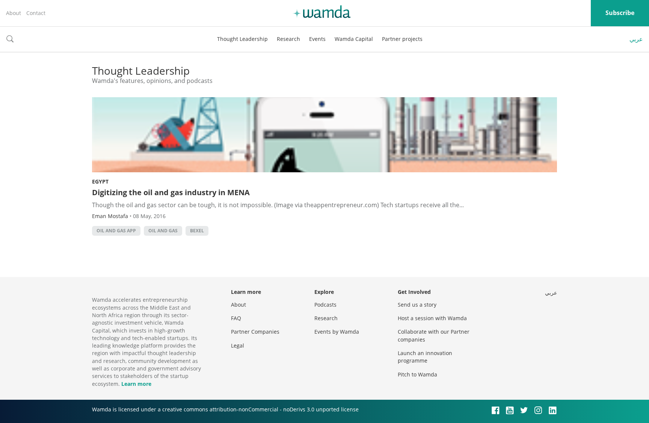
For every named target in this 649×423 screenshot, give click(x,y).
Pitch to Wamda (417, 374)
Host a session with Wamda (432, 318)
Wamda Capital (354, 38)
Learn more (136, 383)
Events (317, 38)
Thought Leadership (242, 38)
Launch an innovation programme (425, 356)
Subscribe (619, 13)
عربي (636, 39)
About (13, 13)
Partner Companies (255, 331)
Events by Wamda (336, 331)
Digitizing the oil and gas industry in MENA (171, 192)
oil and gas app (116, 230)
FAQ (236, 318)
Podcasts (325, 304)
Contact (35, 13)
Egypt (100, 181)
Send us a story (417, 304)
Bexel (197, 230)
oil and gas (163, 230)
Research (288, 38)
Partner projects (402, 38)
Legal (237, 345)
